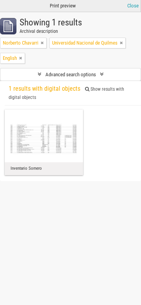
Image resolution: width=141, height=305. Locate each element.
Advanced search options (70, 74)
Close (133, 6)
